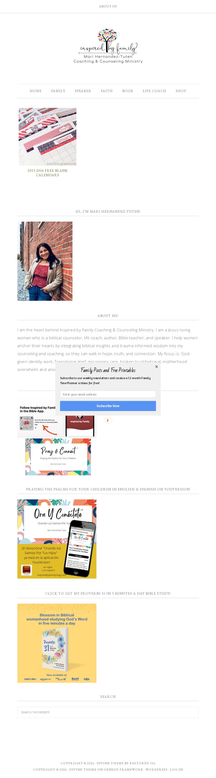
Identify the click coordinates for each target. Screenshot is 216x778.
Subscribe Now (108, 405)
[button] (108, 370)
